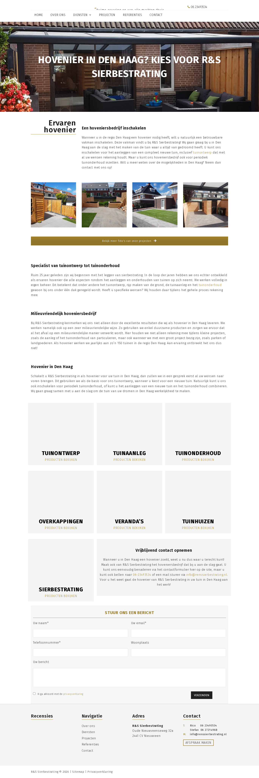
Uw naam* (41, 623)
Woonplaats (140, 642)
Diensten (88, 732)
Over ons (88, 726)
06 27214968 (209, 730)
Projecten (89, 738)
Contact (87, 750)
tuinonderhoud (210, 285)
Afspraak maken (198, 742)
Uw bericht (41, 662)
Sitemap (78, 771)
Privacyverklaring (100, 771)
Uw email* (138, 623)
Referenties (90, 744)
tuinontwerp (202, 152)
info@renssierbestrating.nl (209, 12)
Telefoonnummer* (47, 642)
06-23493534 (142, 575)
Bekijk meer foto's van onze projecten (127, 241)
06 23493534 (198, 7)
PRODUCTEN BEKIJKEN (61, 459)
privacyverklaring (73, 694)
